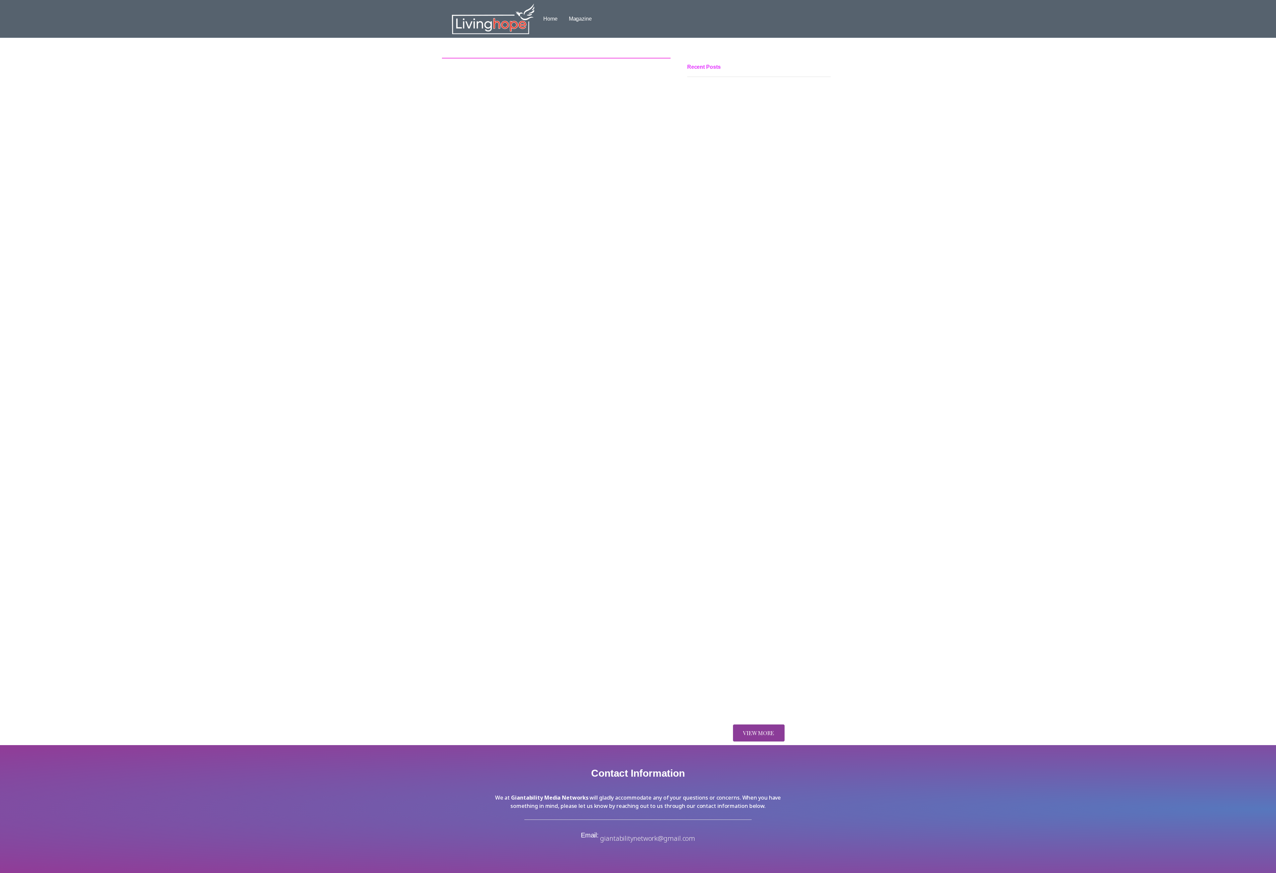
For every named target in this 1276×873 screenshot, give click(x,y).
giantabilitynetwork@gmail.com (647, 838)
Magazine (580, 19)
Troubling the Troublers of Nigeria (726, 510)
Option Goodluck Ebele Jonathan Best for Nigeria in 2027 (753, 401)
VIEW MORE (758, 732)
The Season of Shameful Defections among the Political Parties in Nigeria (752, 238)
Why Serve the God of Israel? (721, 545)
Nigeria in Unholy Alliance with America (733, 698)
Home (550, 19)
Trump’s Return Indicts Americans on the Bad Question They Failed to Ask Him (757, 595)
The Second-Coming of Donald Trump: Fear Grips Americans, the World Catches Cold (758, 658)
